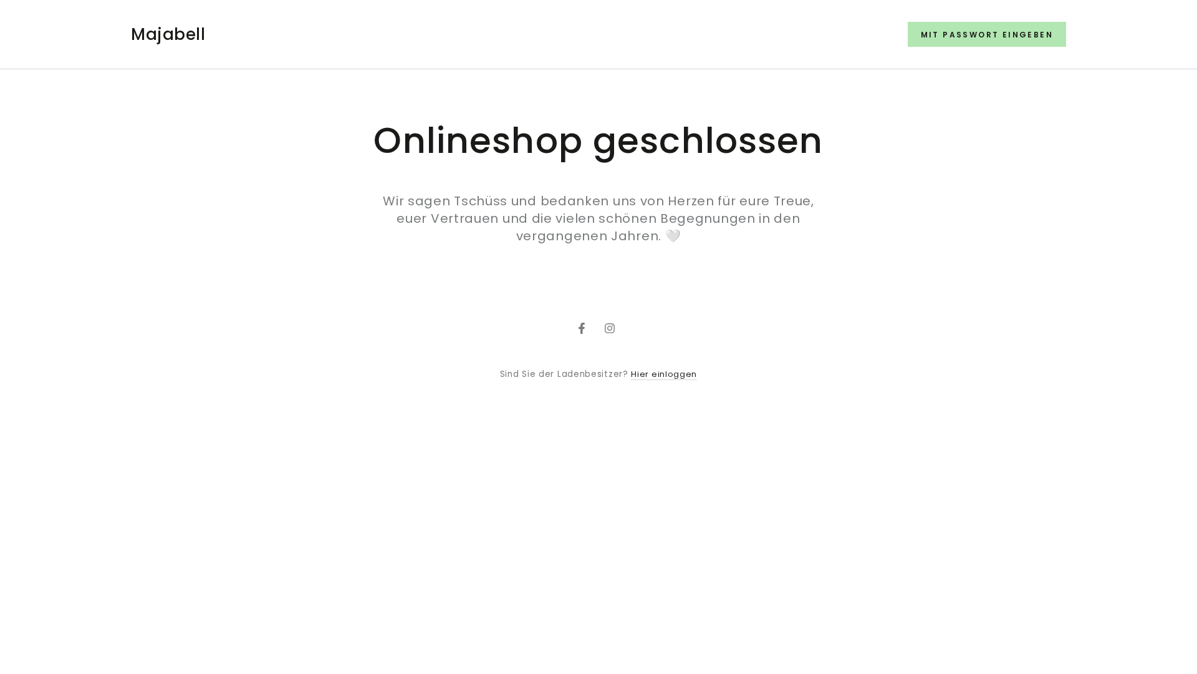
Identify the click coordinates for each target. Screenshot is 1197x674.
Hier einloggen (664, 374)
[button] (987, 34)
